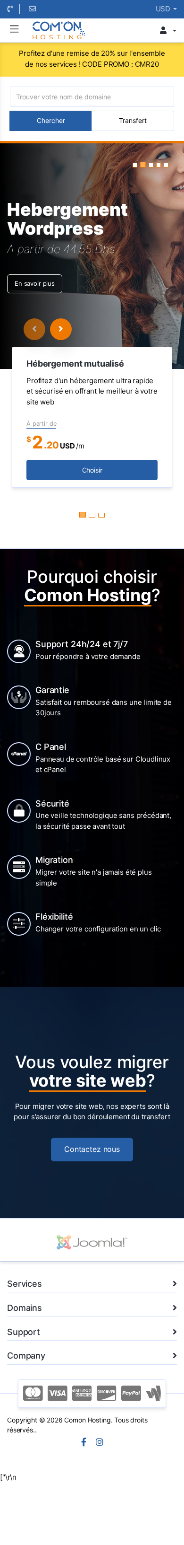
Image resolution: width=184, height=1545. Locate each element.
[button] (135, 165)
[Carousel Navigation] (47, 329)
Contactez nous (92, 1149)
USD (164, 8)
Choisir (92, 470)
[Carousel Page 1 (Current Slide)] (82, 515)
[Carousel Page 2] (92, 515)
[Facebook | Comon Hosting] (83, 1443)
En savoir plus (35, 283)
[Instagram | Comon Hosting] (99, 1443)
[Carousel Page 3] (101, 515)
